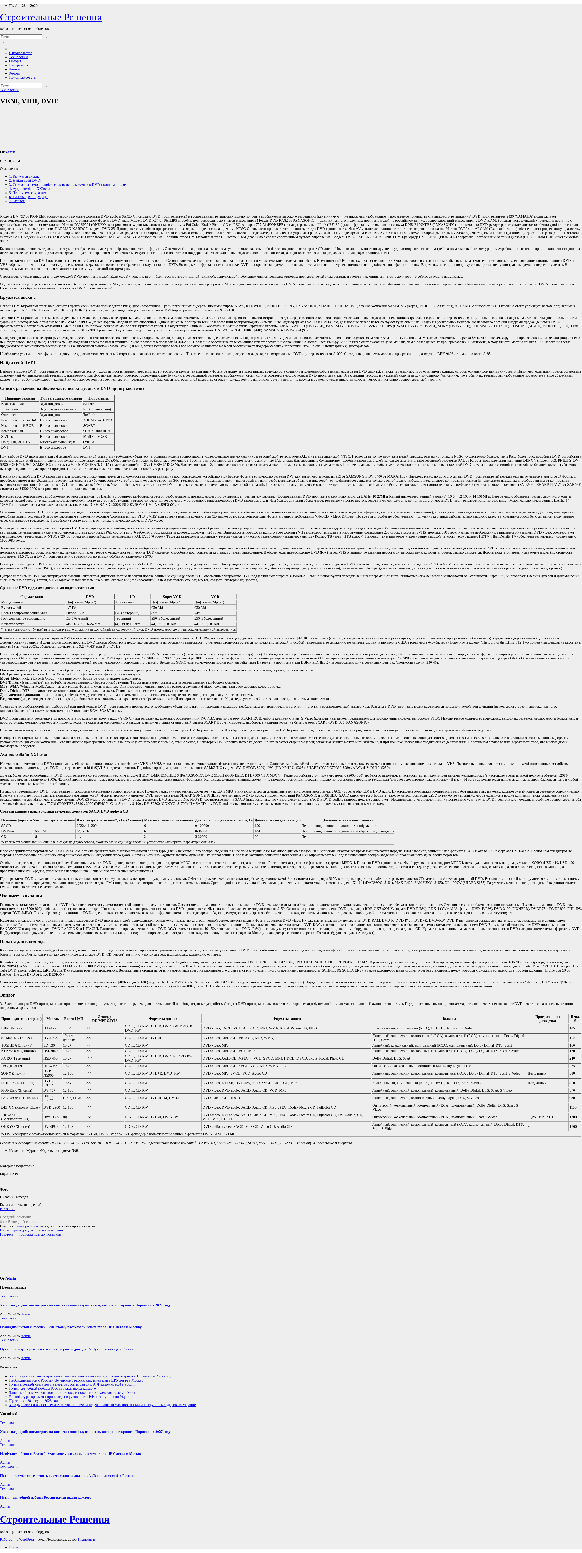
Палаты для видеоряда (28, 197)
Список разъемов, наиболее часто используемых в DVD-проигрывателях (68, 184)
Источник (7, 1209)
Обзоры (15, 61)
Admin (10, 152)
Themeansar (86, 1539)
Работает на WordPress (17, 1539)
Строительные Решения (51, 17)
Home (13, 1547)
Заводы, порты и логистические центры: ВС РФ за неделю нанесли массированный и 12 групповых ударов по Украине (102, 1405)
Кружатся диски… (25, 176)
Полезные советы (22, 77)
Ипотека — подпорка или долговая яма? (31, 1234)
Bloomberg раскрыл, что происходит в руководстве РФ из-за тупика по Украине (71, 1397)
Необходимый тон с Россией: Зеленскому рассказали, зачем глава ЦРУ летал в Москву (71, 1327)
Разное (14, 69)
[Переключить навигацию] (2, 42)
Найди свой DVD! (25, 180)
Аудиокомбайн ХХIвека (29, 189)
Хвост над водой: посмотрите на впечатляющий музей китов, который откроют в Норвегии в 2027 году (85, 1305)
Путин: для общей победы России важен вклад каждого (52, 1388)
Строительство (20, 53)
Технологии (18, 57)
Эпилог (17, 201)
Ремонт (14, 73)
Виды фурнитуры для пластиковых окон (31, 1230)
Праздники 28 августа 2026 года (34, 1401)
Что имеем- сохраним (27, 193)
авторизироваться (32, 1226)
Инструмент (18, 65)
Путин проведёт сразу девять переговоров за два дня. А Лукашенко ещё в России (67, 1349)
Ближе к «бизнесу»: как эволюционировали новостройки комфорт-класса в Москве (74, 1392)
